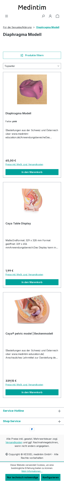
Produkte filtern (34, 55)
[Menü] (6, 16)
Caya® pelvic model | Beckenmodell (29, 333)
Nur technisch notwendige (22, 477)
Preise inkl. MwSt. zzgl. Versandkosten (24, 164)
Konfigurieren (51, 477)
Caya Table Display (18, 223)
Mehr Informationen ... (32, 471)
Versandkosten (14, 442)
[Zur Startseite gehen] (32, 7)
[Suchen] (43, 16)
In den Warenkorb (32, 172)
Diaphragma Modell (18, 113)
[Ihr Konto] (50, 16)
